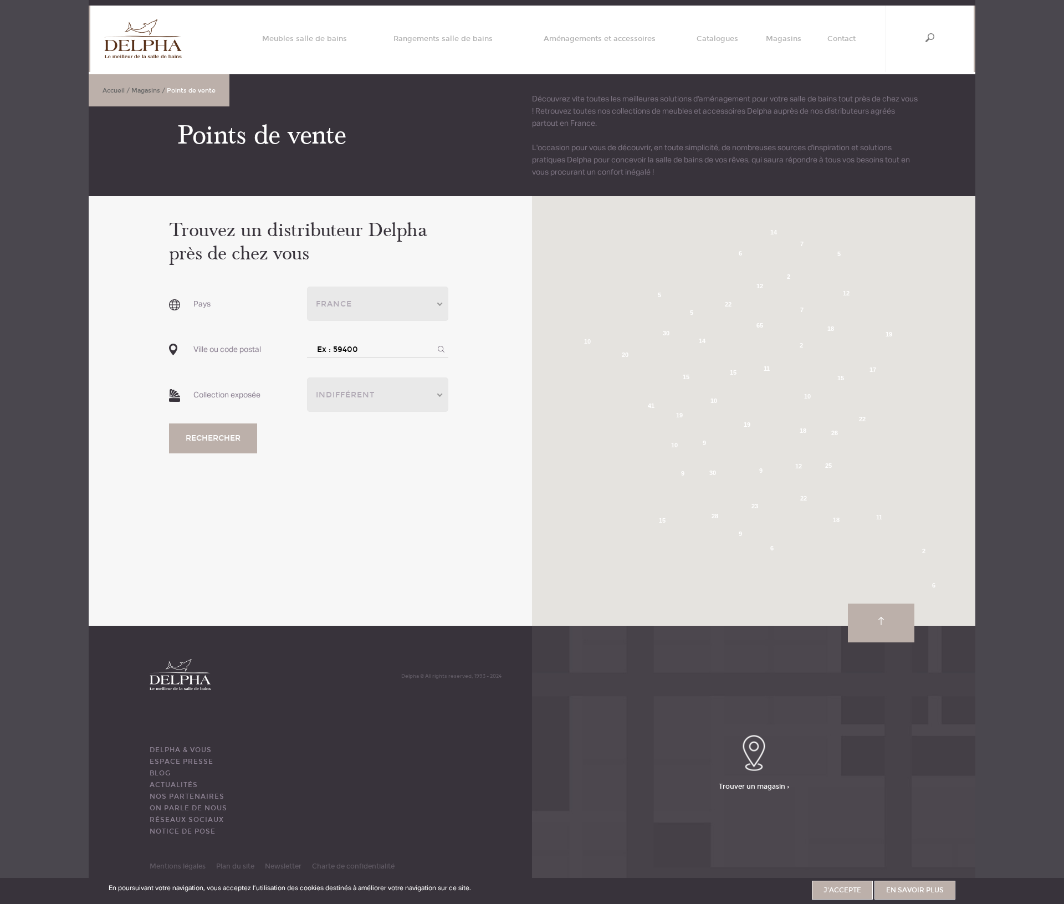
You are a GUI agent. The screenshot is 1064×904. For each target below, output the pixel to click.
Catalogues (717, 39)
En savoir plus (915, 890)
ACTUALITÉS (174, 785)
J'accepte (842, 890)
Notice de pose (183, 831)
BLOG (160, 773)
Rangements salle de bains (443, 39)
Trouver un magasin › (754, 786)
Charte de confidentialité (353, 866)
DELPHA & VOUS (181, 750)
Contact (841, 39)
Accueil (114, 90)
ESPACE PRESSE (181, 761)
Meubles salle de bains (304, 39)
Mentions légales (178, 866)
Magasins (783, 39)
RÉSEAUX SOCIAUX (187, 820)
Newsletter (283, 866)
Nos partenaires (187, 796)
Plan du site (235, 866)
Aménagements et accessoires (600, 39)
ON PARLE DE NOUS (188, 808)
